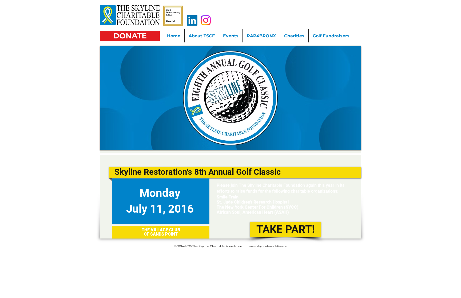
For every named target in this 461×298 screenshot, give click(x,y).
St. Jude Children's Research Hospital (253, 202)
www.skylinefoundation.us (267, 246)
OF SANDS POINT (161, 234)
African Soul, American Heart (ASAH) (253, 212)
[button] (331, 35)
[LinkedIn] (192, 20)
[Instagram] (205, 20)
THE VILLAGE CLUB (161, 229)
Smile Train (228, 197)
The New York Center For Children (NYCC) (258, 207)
